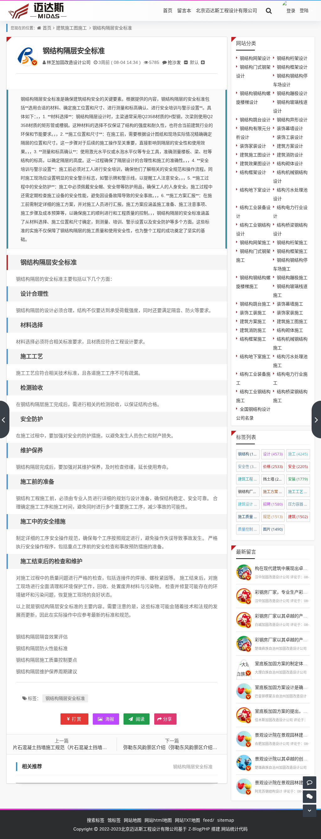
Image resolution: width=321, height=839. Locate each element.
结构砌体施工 (290, 330)
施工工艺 (299, 491)
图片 (273, 529)
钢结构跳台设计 (255, 119)
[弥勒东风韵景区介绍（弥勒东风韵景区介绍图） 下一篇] (316, 419)
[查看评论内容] (244, 571)
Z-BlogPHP (199, 829)
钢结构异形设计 (292, 119)
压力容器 (299, 504)
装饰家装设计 (253, 146)
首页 (167, 10)
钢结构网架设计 (255, 58)
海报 (109, 719)
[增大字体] (203, 62)
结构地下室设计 (255, 190)
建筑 (298, 516)
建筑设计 (249, 504)
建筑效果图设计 (255, 163)
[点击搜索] (269, 10)
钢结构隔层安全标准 (112, 28)
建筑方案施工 (253, 321)
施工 (298, 454)
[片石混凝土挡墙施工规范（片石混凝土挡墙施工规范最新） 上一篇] (4, 419)
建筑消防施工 (253, 330)
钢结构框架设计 (292, 67)
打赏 (77, 719)
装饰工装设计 (290, 137)
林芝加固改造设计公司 (69, 62)
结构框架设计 (253, 172)
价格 (273, 466)
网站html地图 (158, 820)
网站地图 (132, 820)
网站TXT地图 (187, 820)
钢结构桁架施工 (292, 242)
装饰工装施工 (253, 312)
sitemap (225, 820)
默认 (194, 62)
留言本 (184, 10)
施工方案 (274, 491)
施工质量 (249, 516)
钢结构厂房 (249, 491)
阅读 (139, 719)
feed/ (208, 820)
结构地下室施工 (255, 356)
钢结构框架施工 (292, 251)
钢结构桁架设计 (292, 58)
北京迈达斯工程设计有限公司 (226, 10)
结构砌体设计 (290, 163)
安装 (298, 479)
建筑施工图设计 (255, 155)
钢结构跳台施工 (255, 304)
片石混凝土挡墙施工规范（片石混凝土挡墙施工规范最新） (74, 747)
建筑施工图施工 (71, 28)
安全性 (249, 466)
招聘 (273, 504)
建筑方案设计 (290, 146)
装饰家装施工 (290, 312)
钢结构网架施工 (255, 242)
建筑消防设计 (290, 155)
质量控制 (249, 529)
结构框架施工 (253, 339)
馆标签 (114, 820)
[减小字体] (186, 62)
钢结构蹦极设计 (292, 93)
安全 (298, 466)
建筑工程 (249, 479)
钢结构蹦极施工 (292, 277)
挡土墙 (274, 479)
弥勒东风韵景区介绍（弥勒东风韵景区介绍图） (172, 747)
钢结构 (249, 454)
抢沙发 (174, 62)
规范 (273, 516)
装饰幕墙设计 (290, 128)
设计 (273, 454)
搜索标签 (95, 820)
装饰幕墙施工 (290, 304)
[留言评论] (309, 782)
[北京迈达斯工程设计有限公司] (36, 10)
